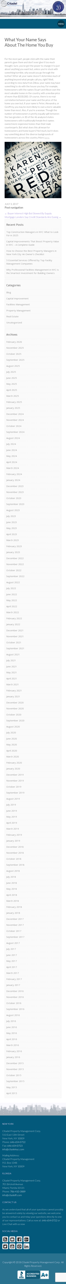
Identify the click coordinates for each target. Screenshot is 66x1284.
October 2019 (13, 786)
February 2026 (14, 341)
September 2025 (15, 359)
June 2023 (11, 522)
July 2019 (11, 804)
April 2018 (11, 894)
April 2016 (11, 1039)
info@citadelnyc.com (13, 1149)
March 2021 (12, 684)
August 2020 (13, 726)
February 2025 (14, 401)
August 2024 (13, 438)
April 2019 (11, 822)
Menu (61, 24)
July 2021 (11, 660)
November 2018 (15, 852)
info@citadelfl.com (12, 1195)
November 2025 (15, 347)
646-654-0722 (17, 1141)
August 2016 (13, 1015)
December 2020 (15, 702)
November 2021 (15, 636)
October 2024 (13, 425)
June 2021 (11, 666)
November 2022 (15, 564)
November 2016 (15, 996)
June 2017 (11, 954)
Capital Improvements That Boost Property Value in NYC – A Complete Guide (32, 243)
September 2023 (15, 504)
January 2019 (13, 840)
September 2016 (15, 1009)
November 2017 (15, 924)
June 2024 (11, 450)
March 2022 (12, 612)
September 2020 (15, 720)
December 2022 (15, 558)
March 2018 (12, 900)
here (46, 137)
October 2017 (13, 930)
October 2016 (13, 1003)
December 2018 (15, 846)
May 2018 (11, 888)
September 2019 (15, 792)
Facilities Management (18, 304)
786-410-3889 (17, 1191)
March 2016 (12, 1045)
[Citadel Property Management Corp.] (13, 3)
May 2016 (11, 1033)
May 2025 (11, 383)
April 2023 (11, 534)
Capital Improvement (17, 298)
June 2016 (11, 1027)
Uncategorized (14, 322)
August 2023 (13, 510)
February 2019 (14, 834)
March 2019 (12, 828)
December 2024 (15, 413)
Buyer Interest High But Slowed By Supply (28, 213)
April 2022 (11, 606)
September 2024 (15, 431)
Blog (8, 292)
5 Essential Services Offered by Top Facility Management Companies (29, 262)
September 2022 (15, 576)
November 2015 (15, 1069)
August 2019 (13, 798)
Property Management (18, 310)
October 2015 (13, 1075)
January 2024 (13, 480)
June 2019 (11, 810)
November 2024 (15, 419)
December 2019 (15, 774)
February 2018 (14, 906)
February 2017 (14, 979)
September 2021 (15, 648)
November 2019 (15, 780)
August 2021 (13, 654)
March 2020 (12, 756)
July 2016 (11, 1021)
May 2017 (11, 960)
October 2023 (13, 498)
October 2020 (13, 714)
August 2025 (13, 365)
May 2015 (11, 1087)
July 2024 (11, 443)
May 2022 (11, 600)
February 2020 (14, 762)
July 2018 (11, 876)
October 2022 (13, 570)
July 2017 (11, 948)
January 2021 (13, 696)
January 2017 (13, 984)
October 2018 (13, 858)
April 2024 (11, 462)
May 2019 (11, 816)
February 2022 (14, 618)
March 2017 (12, 972)
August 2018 (13, 870)
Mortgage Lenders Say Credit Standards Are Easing (33, 216)
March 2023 (12, 540)
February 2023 (14, 546)
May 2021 (11, 672)
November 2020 (15, 708)
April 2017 (11, 967)
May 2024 (11, 455)
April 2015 (11, 1093)
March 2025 (12, 395)
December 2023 (15, 486)
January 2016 (13, 1057)
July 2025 (11, 371)
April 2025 (11, 389)
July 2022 (11, 588)
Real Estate (12, 316)
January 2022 (13, 624)
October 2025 (13, 353)
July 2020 (11, 732)
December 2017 (15, 918)
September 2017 (15, 936)
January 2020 (13, 768)
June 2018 (11, 882)
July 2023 (11, 516)
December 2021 (15, 630)
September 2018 (15, 864)
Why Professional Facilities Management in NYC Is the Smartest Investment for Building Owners (32, 271)
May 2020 (11, 744)
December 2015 (15, 1063)
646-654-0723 (15, 1145)
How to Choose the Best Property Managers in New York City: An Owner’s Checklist (31, 252)
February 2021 (14, 690)
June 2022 (11, 594)
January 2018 (13, 912)
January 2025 (13, 407)
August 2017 (13, 942)
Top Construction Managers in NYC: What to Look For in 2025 (32, 233)
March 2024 (12, 467)
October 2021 (13, 642)
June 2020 (11, 738)
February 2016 (14, 1051)
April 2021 (11, 678)
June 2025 (11, 377)
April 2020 (11, 750)
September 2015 (15, 1081)
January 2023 (13, 552)
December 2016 (15, 991)
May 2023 (11, 528)
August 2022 (13, 582)
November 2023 (15, 492)
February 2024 (14, 474)
